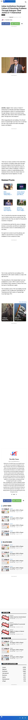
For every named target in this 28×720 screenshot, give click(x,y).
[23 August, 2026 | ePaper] (5, 526)
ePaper (11, 508)
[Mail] (14, 494)
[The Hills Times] (2, 20)
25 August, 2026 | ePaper (16, 518)
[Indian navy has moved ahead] (5, 618)
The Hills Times (8, 19)
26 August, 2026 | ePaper (16, 510)
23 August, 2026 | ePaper (16, 525)
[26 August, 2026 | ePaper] (5, 511)
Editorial (6, 612)
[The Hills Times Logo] (9, 1)
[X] (16, 494)
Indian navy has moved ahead (18, 617)
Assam (3, 14)
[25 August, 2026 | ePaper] (5, 519)
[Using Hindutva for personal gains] (5, 625)
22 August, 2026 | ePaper (16, 532)
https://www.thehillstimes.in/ (14, 461)
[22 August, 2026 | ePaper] (5, 533)
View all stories (23, 302)
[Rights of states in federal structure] (5, 632)
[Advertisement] (14, 41)
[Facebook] (11, 494)
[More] (22, 23)
